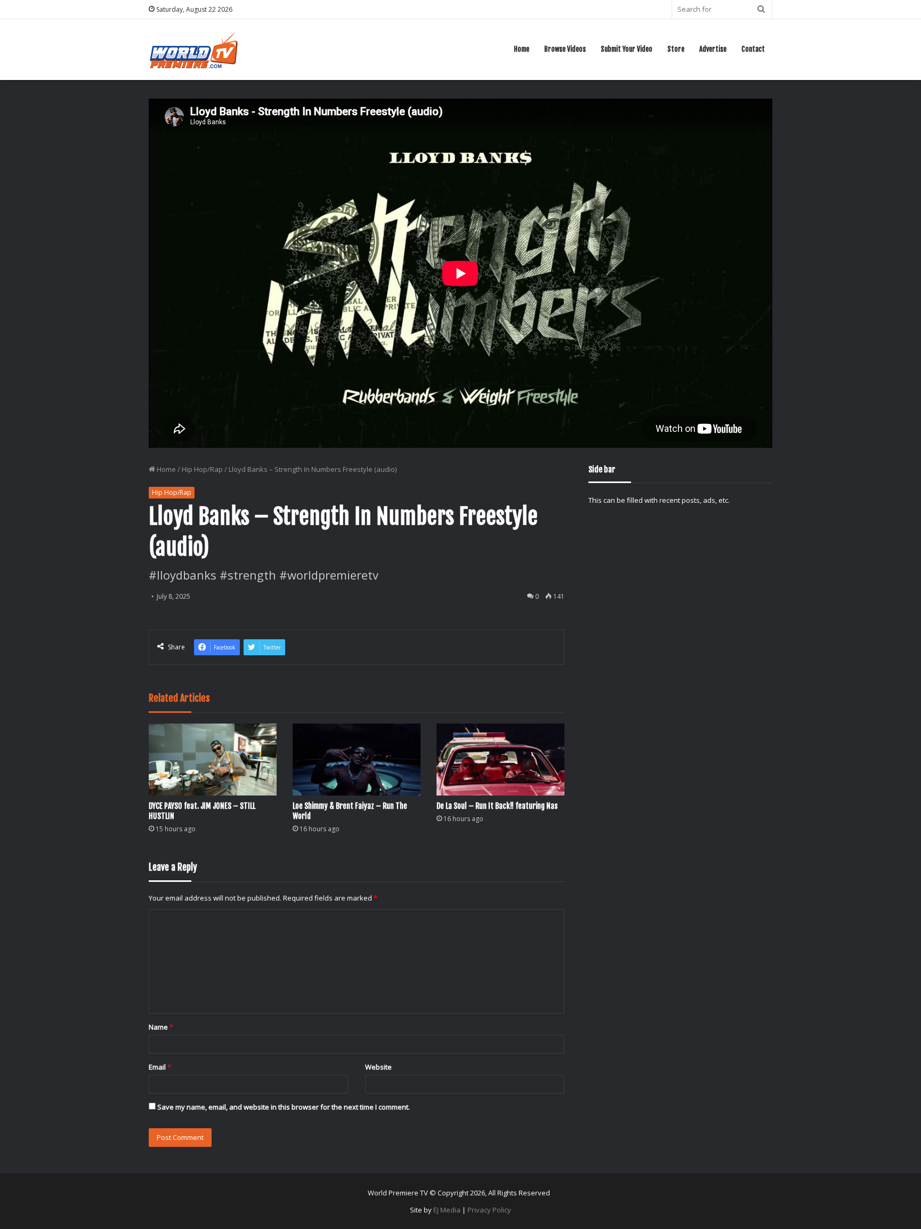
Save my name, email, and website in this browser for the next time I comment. (283, 1107)
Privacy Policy (489, 1210)
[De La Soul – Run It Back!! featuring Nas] (500, 760)
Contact (753, 49)
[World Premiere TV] (194, 49)
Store (675, 49)
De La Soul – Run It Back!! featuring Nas (497, 805)
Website (378, 1067)
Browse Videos (565, 49)
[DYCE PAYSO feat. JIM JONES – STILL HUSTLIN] (213, 760)
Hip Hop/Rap (202, 469)
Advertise (712, 49)
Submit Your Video (626, 49)
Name (161, 1027)
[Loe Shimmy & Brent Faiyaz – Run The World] (357, 760)
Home (521, 49)
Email (160, 1067)
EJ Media (447, 1210)
